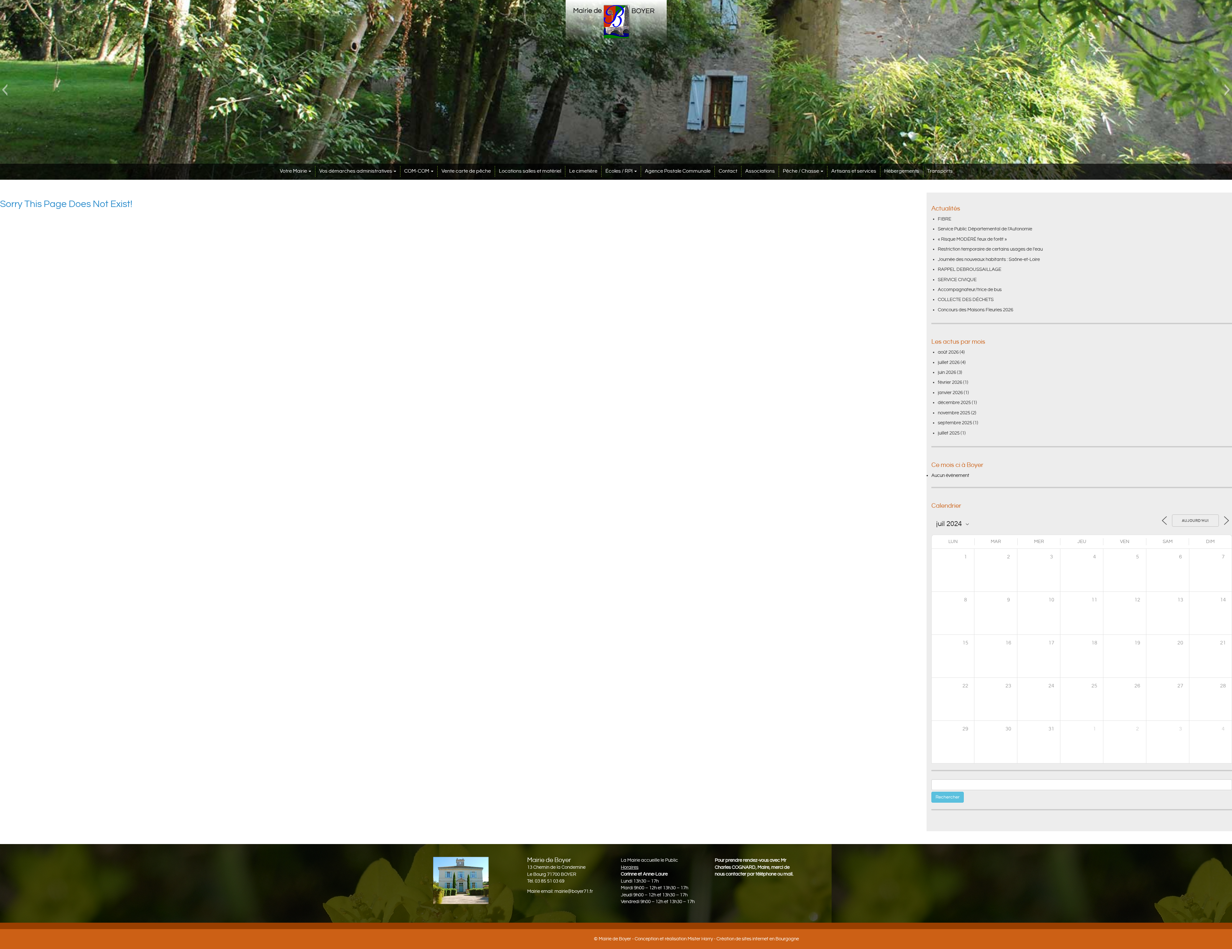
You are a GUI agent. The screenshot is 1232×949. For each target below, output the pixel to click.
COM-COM (417, 171)
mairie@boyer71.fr (573, 891)
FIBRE (944, 219)
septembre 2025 (955, 422)
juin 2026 (947, 372)
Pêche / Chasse (801, 171)
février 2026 (950, 382)
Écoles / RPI (619, 171)
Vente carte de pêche (466, 171)
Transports (940, 171)
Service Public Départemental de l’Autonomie (985, 229)
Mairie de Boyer (615, 938)
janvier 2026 (950, 392)
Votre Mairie (294, 171)
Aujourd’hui (1195, 521)
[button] (5, 89)
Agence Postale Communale (678, 171)
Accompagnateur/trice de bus (970, 289)
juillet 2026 (949, 362)
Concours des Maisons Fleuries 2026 (975, 309)
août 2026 (948, 352)
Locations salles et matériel (530, 171)
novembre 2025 (954, 412)
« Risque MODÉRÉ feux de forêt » (972, 239)
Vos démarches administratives (356, 171)
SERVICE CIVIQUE (957, 279)
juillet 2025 (949, 433)
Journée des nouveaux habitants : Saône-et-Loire (989, 259)
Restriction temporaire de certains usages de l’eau (990, 249)
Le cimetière (583, 171)
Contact (728, 171)
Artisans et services (853, 171)
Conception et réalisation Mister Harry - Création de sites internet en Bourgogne (717, 938)
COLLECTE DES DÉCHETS (966, 299)
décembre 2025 (954, 402)
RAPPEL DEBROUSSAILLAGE (969, 269)
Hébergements (901, 171)
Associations (760, 171)
